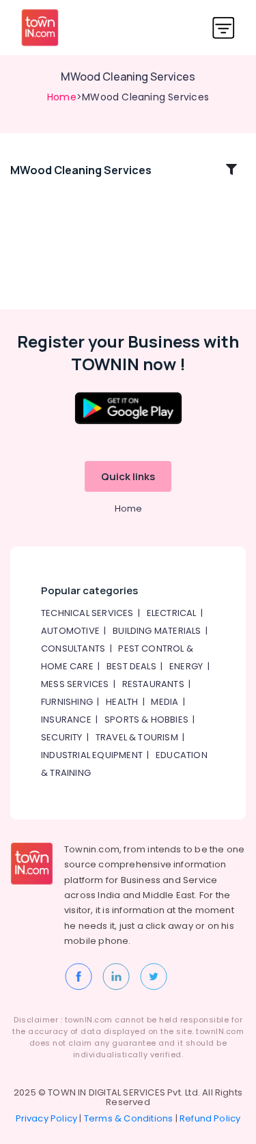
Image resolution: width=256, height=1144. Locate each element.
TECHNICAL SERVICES (87, 612)
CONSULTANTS (73, 648)
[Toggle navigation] (223, 27)
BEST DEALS (131, 666)
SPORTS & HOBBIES (146, 719)
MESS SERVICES (75, 684)
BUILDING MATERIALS (157, 630)
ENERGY (186, 666)
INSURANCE (66, 719)
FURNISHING (67, 701)
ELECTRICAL (172, 612)
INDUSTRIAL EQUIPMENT (92, 755)
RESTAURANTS (153, 684)
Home (61, 97)
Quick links (128, 476)
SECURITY (62, 737)
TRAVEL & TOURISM (137, 737)
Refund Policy (210, 1118)
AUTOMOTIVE (70, 630)
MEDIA (164, 701)
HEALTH (122, 701)
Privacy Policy (47, 1118)
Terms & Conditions (128, 1118)
